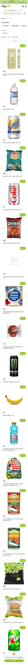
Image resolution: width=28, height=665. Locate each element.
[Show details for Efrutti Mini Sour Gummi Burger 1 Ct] (14, 607)
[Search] (24, 13)
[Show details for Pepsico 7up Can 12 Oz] (14, 640)
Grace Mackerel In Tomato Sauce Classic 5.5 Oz (13, 519)
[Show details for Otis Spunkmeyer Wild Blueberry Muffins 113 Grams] (14, 331)
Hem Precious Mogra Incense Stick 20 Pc (13, 74)
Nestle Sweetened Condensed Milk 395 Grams (13, 312)
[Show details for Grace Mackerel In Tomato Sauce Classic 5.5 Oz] (14, 503)
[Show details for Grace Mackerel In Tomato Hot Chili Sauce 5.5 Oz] (14, 538)
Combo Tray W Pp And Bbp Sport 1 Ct (13, 277)
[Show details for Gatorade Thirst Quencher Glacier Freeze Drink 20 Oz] (14, 433)
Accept (14, 660)
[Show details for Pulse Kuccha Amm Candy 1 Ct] (14, 573)
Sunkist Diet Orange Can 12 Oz (12, 142)
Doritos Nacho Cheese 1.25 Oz (12, 243)
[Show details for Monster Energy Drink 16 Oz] (14, 366)
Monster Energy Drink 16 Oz (11, 382)
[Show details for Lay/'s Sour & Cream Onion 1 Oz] (14, 160)
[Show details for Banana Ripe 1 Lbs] (14, 400)
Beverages (16, 25)
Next (23, 41)
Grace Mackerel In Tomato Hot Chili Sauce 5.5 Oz (13, 554)
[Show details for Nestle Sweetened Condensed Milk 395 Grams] (14, 296)
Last (25, 41)
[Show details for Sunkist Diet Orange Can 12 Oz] (14, 127)
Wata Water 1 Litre (8, 109)
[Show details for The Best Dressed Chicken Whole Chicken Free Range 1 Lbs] (14, 468)
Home (3, 18)
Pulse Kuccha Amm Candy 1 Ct (12, 589)
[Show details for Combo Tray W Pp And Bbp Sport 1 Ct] (14, 261)
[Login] (6, 10)
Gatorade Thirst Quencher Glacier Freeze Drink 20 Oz (13, 449)
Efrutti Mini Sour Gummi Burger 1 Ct (13, 622)
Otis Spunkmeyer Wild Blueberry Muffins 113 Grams (13, 347)
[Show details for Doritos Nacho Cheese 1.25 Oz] (14, 227)
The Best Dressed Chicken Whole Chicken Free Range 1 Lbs (13, 484)
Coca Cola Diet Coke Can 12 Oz (12, 209)
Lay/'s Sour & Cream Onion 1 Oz (12, 176)
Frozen (6, 25)
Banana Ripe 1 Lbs (8, 415)
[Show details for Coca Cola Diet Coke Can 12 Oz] (14, 194)
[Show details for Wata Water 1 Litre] (14, 93)
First (5, 41)
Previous (7, 41)
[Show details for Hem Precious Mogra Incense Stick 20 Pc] (14, 58)
